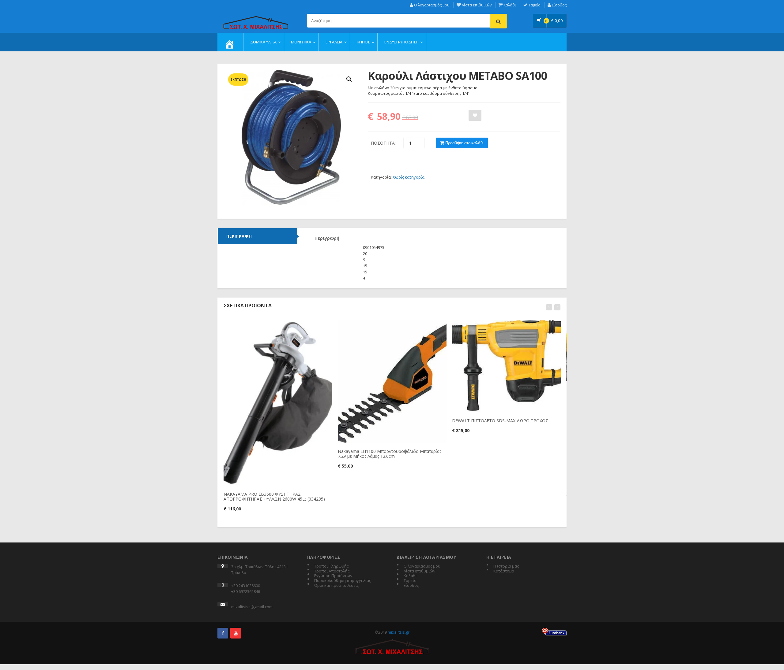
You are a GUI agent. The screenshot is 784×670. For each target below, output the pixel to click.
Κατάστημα (503, 571)
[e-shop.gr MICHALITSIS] (255, 19)
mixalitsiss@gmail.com (252, 606)
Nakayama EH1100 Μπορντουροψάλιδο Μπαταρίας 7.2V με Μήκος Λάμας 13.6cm (389, 453)
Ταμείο (534, 5)
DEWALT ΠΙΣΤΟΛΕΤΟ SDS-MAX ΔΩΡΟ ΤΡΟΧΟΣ (500, 421)
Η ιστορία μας (506, 566)
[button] (349, 79)
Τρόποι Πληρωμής (331, 566)
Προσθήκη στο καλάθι (464, 142)
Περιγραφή (239, 236)
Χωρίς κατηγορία (408, 177)
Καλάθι (509, 5)
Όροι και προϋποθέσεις (336, 585)
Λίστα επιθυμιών (476, 5)
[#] (222, 633)
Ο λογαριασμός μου (431, 5)
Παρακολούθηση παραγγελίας (342, 580)
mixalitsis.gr (398, 632)
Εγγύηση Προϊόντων (333, 575)
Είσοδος (559, 5)
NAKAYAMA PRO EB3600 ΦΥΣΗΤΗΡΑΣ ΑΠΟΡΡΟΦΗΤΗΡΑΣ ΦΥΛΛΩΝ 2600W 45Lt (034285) (274, 496)
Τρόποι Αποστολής (331, 571)
